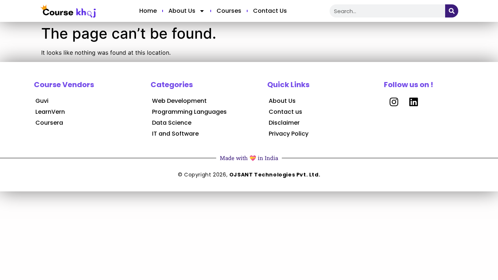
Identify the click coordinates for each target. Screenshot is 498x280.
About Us (181, 11)
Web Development (179, 101)
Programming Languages (189, 112)
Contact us (270, 11)
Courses (229, 11)
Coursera (49, 122)
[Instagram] (394, 102)
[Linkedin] (413, 102)
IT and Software (175, 133)
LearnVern (50, 112)
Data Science (171, 122)
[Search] (451, 11)
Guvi (41, 101)
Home (148, 11)
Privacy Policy (288, 133)
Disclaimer (284, 122)
